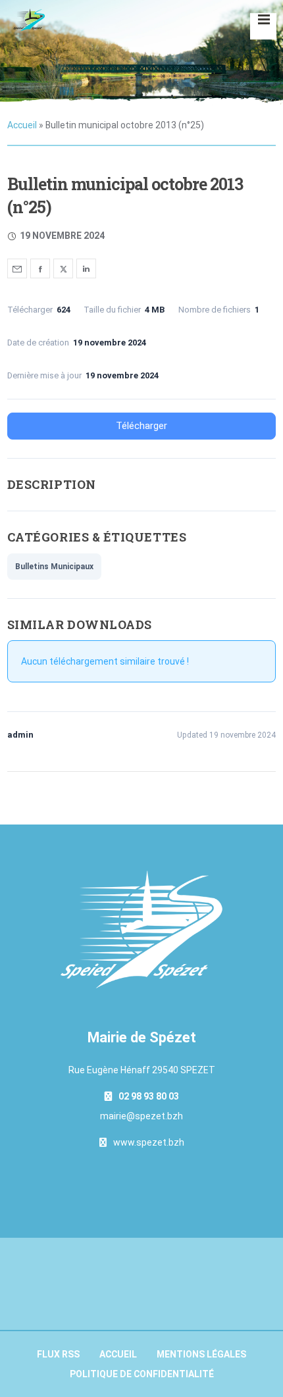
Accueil (22, 125)
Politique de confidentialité (142, 1374)
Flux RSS (58, 1354)
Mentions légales (201, 1354)
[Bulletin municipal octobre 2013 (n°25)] (17, 268)
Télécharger (141, 426)
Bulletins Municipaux (54, 566)
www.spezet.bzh (148, 1142)
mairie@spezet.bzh (141, 1116)
